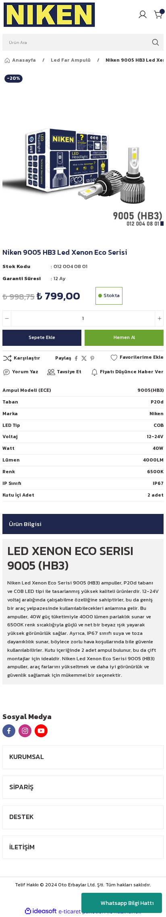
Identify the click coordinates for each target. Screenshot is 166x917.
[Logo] (49, 14)
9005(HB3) (150, 390)
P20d (157, 401)
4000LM (153, 460)
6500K (155, 471)
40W (158, 448)
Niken (156, 413)
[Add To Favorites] (137, 357)
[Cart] (159, 14)
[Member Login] (142, 14)
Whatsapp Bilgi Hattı (127, 903)
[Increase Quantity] (159, 318)
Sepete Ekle (42, 337)
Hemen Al (124, 337)
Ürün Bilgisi (25, 523)
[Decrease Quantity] (6, 318)
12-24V (155, 436)
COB (159, 425)
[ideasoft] (41, 911)
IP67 (158, 483)
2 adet (155, 495)
